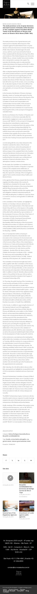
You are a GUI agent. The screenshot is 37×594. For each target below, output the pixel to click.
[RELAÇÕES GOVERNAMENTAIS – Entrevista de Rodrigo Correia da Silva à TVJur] (26, 477)
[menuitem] (27, 4)
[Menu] (31, 4)
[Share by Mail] (31, 460)
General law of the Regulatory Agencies (10, 514)
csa (28, 439)
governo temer (7, 441)
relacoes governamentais (19, 441)
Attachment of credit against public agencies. (26, 515)
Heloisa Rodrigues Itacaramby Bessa (19, 434)
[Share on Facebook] (6, 460)
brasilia (8, 439)
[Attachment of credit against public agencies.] (26, 506)
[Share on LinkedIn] (18, 460)
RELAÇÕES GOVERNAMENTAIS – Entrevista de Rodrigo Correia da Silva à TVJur (26, 488)
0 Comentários (23, 496)
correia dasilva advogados (18, 439)
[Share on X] (12, 460)
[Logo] (15, 4)
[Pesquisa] (27, 4)
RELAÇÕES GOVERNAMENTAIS (11, 436)
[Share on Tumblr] (25, 460)
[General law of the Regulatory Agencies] (10, 506)
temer (29, 441)
